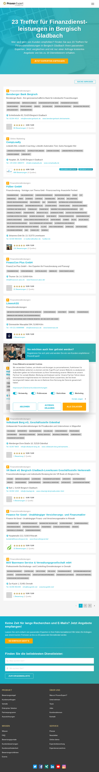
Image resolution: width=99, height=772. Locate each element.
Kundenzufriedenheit (9, 738)
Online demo (54, 729)
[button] (19, 125)
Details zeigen (78, 398)
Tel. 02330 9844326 (13, 235)
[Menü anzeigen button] (92, 4)
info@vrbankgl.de (26, 480)
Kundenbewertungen (9, 733)
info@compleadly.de (32, 163)
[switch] (33, 392)
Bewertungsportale (9, 729)
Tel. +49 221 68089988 (15, 321)
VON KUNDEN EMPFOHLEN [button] (71, 169)
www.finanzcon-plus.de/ (35, 276)
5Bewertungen (19, 490)
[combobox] (49, 650)
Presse (52, 721)
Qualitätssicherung (57, 763)
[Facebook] (41, 756)
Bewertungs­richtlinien (10, 742)
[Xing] (47, 756)
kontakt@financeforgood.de (16, 528)
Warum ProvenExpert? (58, 685)
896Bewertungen (20, 172)
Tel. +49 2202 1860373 (15, 163)
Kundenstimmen (56, 702)
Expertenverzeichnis (57, 738)
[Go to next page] (94, 595)
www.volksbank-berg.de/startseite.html (54, 436)
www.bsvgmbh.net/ (45, 576)
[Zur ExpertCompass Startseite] (15, 3)
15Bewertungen (20, 538)
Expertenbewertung (57, 733)
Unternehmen (55, 689)
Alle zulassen (74, 405)
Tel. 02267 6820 (12, 436)
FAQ (3, 725)
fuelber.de (44, 235)
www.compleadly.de (49, 163)
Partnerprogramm (8, 702)
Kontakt (52, 706)
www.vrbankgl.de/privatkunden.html (48, 480)
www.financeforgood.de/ (38, 528)
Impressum (17, 386)
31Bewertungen (20, 286)
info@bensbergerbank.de (29, 118)
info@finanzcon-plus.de (15, 276)
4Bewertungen (19, 330)
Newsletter (54, 725)
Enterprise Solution (9, 698)
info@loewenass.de (32, 321)
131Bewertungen (20, 245)
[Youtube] (58, 756)
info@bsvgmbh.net (29, 576)
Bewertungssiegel (8, 685)
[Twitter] (35, 756)
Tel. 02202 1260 (12, 480)
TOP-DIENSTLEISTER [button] (86, 169)
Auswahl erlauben (49, 406)
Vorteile (4, 693)
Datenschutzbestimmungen (33, 386)
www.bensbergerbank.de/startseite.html (55, 118)
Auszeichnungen (8, 706)
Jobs (51, 698)
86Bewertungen (20, 128)
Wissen (4, 721)
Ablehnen (24, 405)
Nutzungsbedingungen (32, 763)
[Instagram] (64, 756)
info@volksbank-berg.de (29, 436)
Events (4, 746)
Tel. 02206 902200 (13, 576)
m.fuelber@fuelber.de (31, 235)
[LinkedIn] (52, 756)
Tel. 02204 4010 (12, 118)
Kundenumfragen (8, 689)
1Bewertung (18, 445)
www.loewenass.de (49, 321)
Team (51, 693)
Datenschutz (46, 763)
